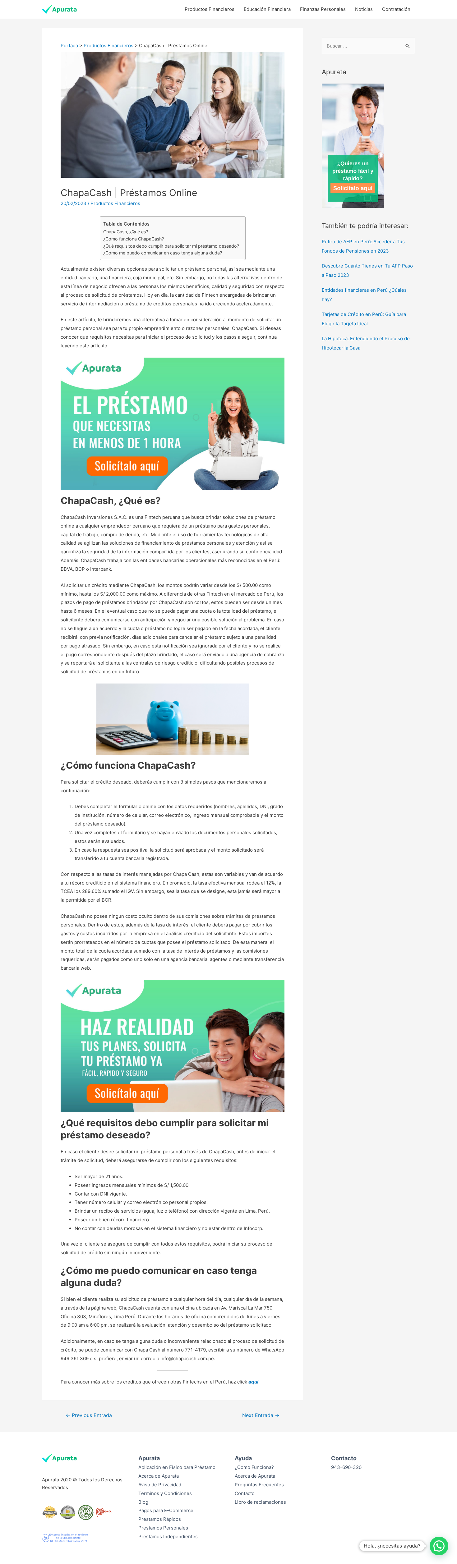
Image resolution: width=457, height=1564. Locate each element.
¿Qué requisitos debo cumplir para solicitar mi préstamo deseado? (171, 246)
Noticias (364, 9)
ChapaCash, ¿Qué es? (125, 231)
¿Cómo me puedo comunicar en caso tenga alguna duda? (162, 252)
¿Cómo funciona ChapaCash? (133, 238)
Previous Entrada (89, 1415)
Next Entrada (260, 1415)
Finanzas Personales (323, 9)
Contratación (396, 9)
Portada (69, 45)
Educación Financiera (267, 9)
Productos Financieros (209, 9)
